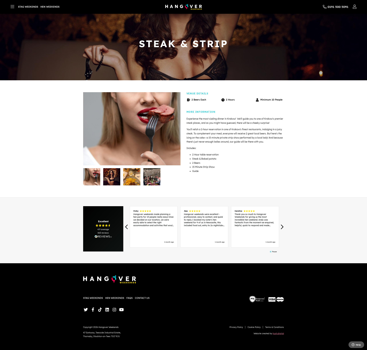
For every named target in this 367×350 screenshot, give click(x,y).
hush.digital (278, 333)
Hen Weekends (49, 6)
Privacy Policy (236, 327)
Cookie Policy (254, 327)
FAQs (129, 298)
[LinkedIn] (107, 309)
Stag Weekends (28, 6)
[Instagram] (114, 309)
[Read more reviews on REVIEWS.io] (103, 236)
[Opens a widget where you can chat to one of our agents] (356, 345)
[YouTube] (121, 309)
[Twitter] (85, 309)
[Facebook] (92, 309)
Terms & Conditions (274, 327)
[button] (127, 227)
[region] (204, 226)
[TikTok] (100, 309)
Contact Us (142, 298)
